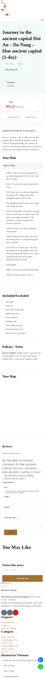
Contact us (5, 625)
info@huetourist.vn (11, 676)
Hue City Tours (6, 643)
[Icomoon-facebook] (4, 612)
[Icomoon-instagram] (10, 612)
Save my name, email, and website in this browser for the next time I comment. (22, 492)
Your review (10, 518)
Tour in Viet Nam (7, 637)
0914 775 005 (9, 671)
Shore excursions (7, 649)
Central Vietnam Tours (9, 640)
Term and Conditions (8, 628)
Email (7, 507)
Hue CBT (4, 652)
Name (7, 497)
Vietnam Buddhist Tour (9, 646)
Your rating (8, 482)
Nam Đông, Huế (11, 70)
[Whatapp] (40, 666)
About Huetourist (7, 622)
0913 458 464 (9, 666)
